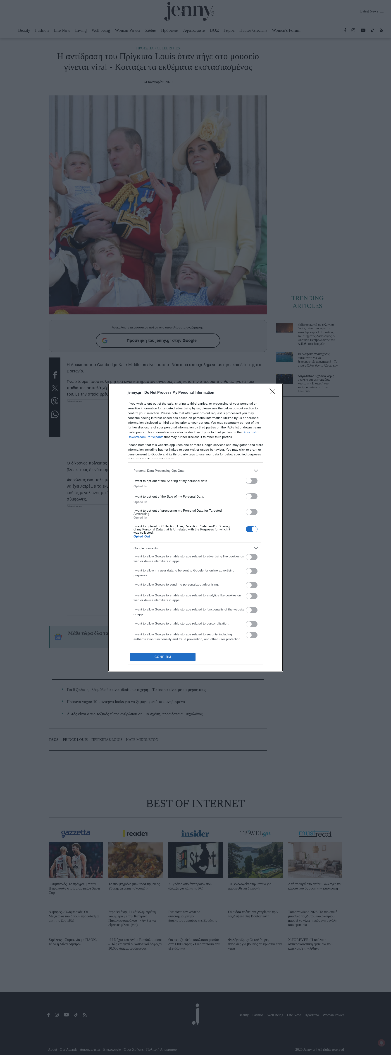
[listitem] (195, 470)
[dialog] (195, 527)
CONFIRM (163, 657)
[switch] (251, 481)
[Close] (273, 393)
